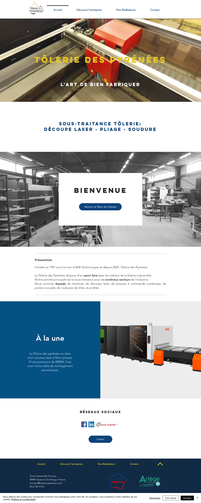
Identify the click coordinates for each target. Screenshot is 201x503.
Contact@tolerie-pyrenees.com (46, 483)
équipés (60, 283)
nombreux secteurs (117, 279)
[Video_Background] (100, 94)
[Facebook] (84, 424)
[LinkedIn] (91, 424)
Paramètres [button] (154, 498)
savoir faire (90, 275)
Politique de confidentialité (23, 499)
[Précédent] (16, 60)
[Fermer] (197, 498)
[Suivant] (185, 60)
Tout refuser (170, 498)
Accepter (187, 498)
